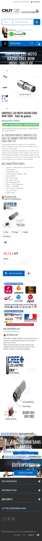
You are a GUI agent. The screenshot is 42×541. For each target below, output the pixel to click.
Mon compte (7, 499)
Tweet (7, 232)
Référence (5, 121)
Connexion (36, 2)
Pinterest (7, 236)
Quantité (6, 259)
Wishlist (32, 44)
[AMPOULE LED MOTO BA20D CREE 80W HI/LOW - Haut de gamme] (5, 87)
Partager (15, 232)
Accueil (20, 72)
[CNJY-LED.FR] (21, 11)
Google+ (25, 232)
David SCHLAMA (18, 531)
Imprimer (6, 242)
